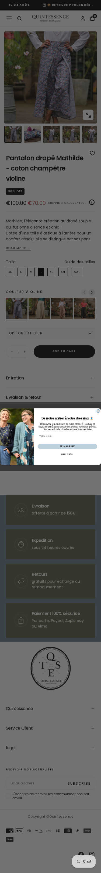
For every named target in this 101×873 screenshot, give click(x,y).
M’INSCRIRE (67, 446)
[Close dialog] (98, 411)
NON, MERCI (67, 454)
